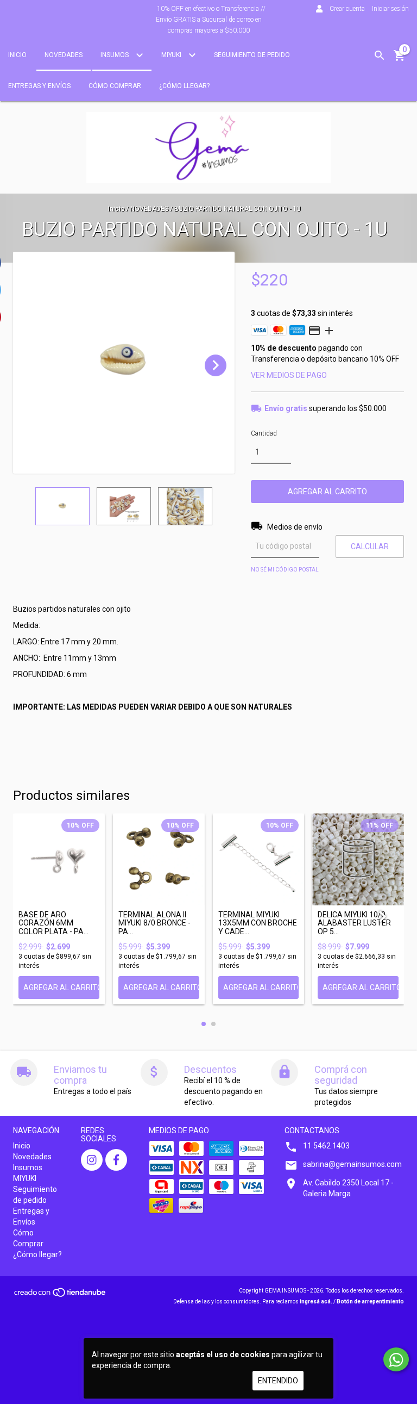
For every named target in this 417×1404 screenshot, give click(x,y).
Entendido (278, 1380)
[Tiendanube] (60, 1296)
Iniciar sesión (390, 9)
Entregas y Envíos (39, 86)
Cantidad (264, 433)
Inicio (17, 55)
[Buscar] (379, 55)
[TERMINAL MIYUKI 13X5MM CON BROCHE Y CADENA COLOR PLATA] (259, 859)
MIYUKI (172, 55)
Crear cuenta (347, 9)
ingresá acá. (316, 1301)
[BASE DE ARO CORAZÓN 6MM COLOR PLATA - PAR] (59, 859)
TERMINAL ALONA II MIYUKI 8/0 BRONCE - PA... (154, 923)
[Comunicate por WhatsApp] (396, 1359)
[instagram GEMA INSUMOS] (92, 1160)
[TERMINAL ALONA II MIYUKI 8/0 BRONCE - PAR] (159, 859)
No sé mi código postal (285, 570)
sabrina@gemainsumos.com (352, 1164)
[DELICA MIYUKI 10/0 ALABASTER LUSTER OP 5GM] (358, 859)
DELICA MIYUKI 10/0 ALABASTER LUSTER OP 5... (354, 923)
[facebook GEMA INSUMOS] (116, 1160)
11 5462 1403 (326, 1145)
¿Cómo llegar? (184, 86)
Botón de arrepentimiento (370, 1301)
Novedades (64, 55)
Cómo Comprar (115, 86)
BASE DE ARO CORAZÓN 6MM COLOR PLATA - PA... (53, 923)
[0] (399, 59)
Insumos (115, 55)
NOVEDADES (149, 209)
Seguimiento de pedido (252, 55)
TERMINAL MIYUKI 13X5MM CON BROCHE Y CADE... (257, 923)
